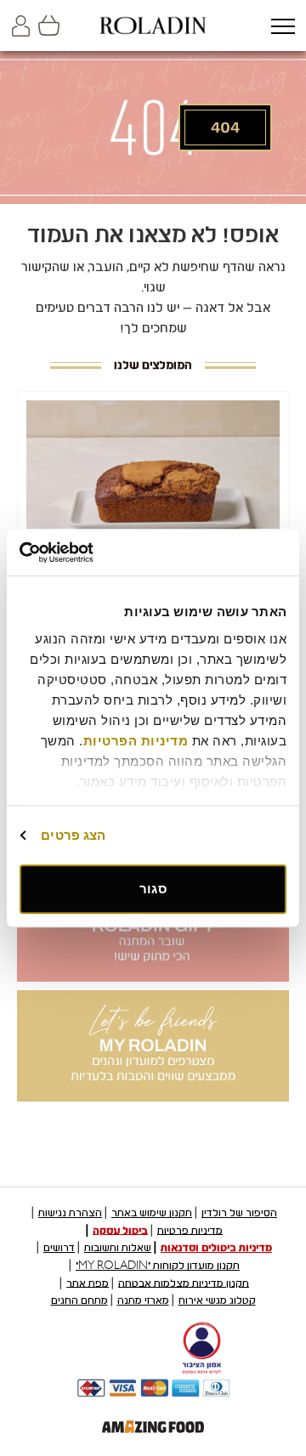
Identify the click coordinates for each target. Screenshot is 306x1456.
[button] (283, 27)
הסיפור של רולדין (239, 1213)
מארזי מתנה (143, 1300)
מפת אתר (87, 1282)
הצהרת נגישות (70, 1213)
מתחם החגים (79, 1300)
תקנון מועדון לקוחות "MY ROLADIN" (158, 1265)
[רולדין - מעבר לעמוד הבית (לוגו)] (153, 25)
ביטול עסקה (120, 1230)
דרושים (59, 1247)
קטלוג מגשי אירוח (217, 1300)
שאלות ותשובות (117, 1247)
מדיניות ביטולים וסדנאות (216, 1247)
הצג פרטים (73, 835)
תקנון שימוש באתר (151, 1213)
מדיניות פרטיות (190, 1230)
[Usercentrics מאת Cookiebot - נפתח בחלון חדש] (90, 552)
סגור (152, 888)
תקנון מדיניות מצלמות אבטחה (183, 1282)
